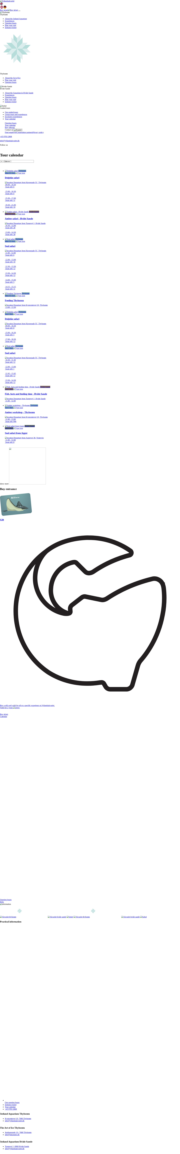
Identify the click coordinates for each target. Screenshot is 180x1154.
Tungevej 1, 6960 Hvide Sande (17, 1146)
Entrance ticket (10, 28)
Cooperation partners (24, 132)
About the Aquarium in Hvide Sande (19, 93)
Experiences (9, 21)
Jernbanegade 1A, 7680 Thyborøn (18, 1132)
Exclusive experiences (13, 117)
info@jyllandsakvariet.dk (9, 141)
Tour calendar (10, 119)
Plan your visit (10, 25)
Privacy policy (38, 132)
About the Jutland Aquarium (16, 19)
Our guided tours (11, 112)
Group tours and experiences (16, 114)
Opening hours (10, 23)
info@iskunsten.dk (12, 1135)
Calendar (3, 716)
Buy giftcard (10, 127)
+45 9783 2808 (6, 137)
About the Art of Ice (12, 78)
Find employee (10, 132)
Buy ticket (4, 714)
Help (2, 902)
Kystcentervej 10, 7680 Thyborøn (18, 1119)
